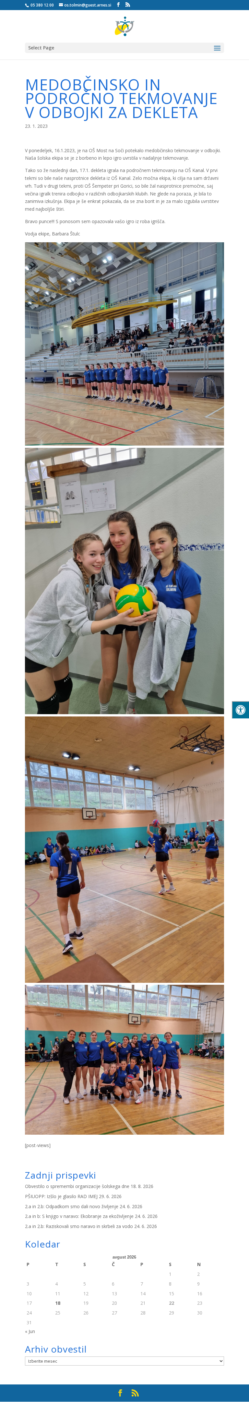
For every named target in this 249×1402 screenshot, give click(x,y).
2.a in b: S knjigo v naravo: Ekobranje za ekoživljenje (79, 1216)
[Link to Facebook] (118, 4)
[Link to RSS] (127, 4)
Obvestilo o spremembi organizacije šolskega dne (77, 1186)
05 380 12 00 (42, 5)
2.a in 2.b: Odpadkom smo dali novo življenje (71, 1206)
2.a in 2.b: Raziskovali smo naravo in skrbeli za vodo (79, 1226)
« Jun (30, 1331)
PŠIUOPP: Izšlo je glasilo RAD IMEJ (61, 1196)
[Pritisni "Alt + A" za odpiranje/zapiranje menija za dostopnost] (240, 709)
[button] (217, 52)
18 (57, 1303)
